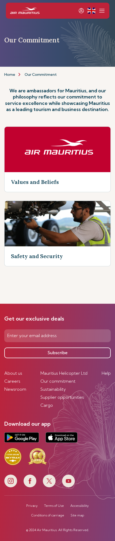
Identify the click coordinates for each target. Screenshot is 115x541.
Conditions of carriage (47, 515)
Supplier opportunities (62, 397)
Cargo (46, 405)
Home (9, 74)
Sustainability (53, 389)
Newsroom (15, 389)
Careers (12, 381)
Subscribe (58, 352)
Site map (77, 515)
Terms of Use (54, 505)
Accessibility (79, 505)
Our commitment (57, 381)
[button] (91, 10)
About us (13, 373)
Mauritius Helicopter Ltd (63, 373)
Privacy (32, 505)
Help (106, 373)
